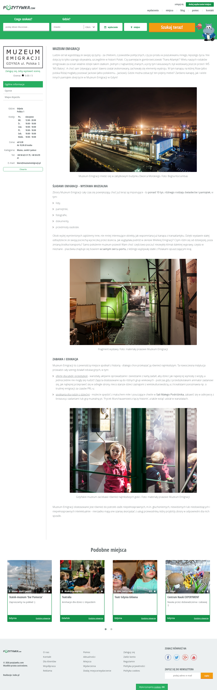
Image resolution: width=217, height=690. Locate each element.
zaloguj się (179, 4)
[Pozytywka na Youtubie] (194, 657)
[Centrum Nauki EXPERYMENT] (135, 577)
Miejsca (87, 661)
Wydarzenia (89, 666)
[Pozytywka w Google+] (185, 657)
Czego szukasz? (23, 19)
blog (182, 10)
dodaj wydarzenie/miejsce (200, 4)
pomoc (195, 10)
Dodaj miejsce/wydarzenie (97, 670)
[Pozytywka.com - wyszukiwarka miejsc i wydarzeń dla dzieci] (19, 8)
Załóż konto (129, 656)
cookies (157, 687)
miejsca (169, 10)
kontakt (210, 10)
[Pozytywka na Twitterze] (176, 657)
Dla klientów (49, 661)
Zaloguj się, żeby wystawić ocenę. (23, 71)
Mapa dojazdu (12, 97)
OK (163, 687)
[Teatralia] (29, 577)
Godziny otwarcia (43, 618)
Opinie (8, 90)
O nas (46, 652)
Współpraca (49, 666)
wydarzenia (153, 10)
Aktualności (89, 656)
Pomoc (86, 652)
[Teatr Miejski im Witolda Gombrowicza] (188, 577)
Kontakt (47, 656)
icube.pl (16, 674)
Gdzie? (66, 19)
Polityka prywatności (134, 666)
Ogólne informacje (14, 84)
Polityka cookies (131, 670)
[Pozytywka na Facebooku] (168, 657)
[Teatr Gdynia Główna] (82, 577)
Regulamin (129, 661)
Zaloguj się (129, 652)
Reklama (47, 670)
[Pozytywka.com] (12, 651)
